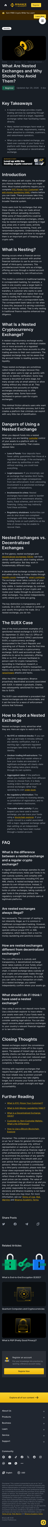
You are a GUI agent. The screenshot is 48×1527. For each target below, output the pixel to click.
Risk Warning (16, 1514)
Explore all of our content (22, 1397)
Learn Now (39, 16)
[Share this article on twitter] (3, 1224)
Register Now (24, 1371)
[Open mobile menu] (44, 5)
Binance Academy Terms (34, 1514)
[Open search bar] (28, 5)
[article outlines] (42, 20)
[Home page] (18, 5)
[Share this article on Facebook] (15, 1224)
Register (36, 5)
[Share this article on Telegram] (26, 1224)
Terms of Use (6, 1514)
